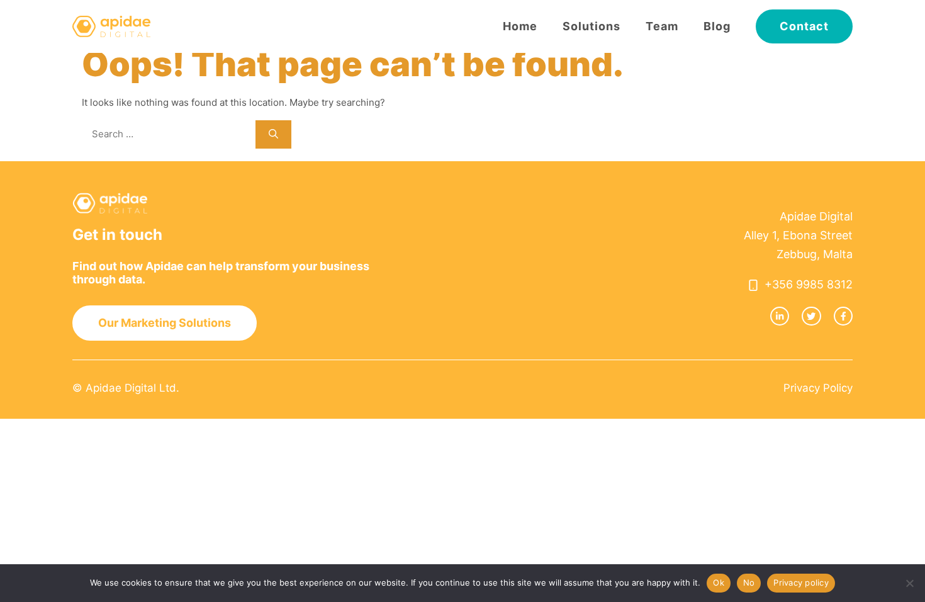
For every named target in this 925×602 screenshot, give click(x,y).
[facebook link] (843, 316)
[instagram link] (779, 316)
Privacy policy (801, 582)
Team (662, 26)
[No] (909, 583)
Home (520, 26)
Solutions (591, 26)
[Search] (273, 134)
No (749, 582)
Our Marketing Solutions (164, 322)
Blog (717, 26)
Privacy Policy (818, 388)
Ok (718, 582)
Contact (804, 26)
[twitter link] (811, 316)
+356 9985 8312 (809, 284)
